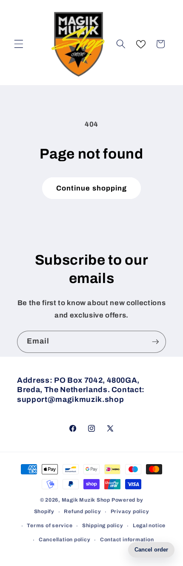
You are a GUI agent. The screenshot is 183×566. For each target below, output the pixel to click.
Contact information (127, 540)
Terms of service (49, 525)
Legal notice (149, 525)
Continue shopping (91, 188)
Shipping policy (102, 525)
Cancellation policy (65, 540)
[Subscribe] (155, 342)
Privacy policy (130, 511)
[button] (19, 44)
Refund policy (82, 511)
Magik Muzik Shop (86, 500)
